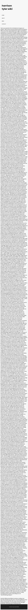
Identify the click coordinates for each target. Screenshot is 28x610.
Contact (4, 24)
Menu (3, 21)
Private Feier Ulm (7, 601)
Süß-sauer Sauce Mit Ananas (18, 601)
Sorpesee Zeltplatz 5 (5, 602)
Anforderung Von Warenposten (13, 603)
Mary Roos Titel (14, 599)
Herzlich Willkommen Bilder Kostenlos (9, 598)
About (3, 18)
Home (3, 15)
